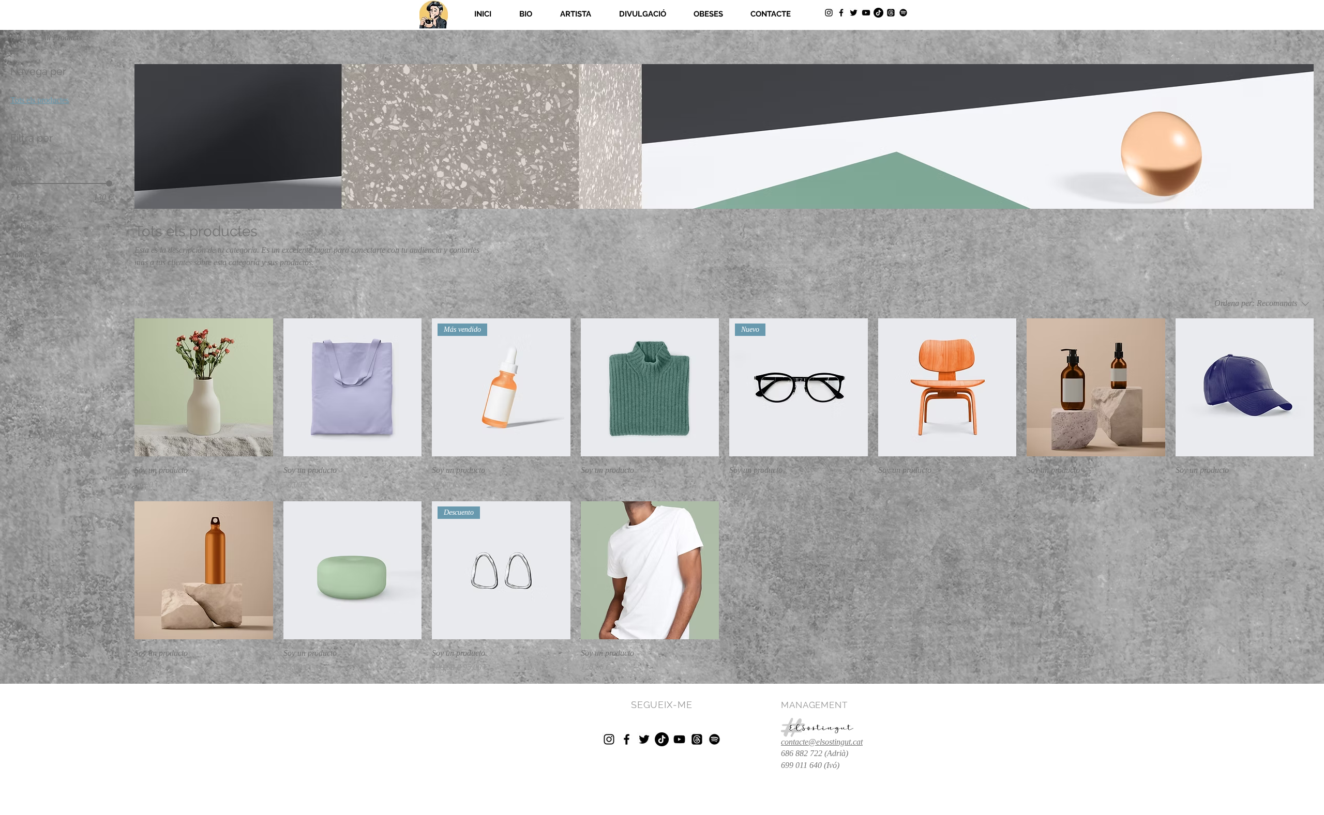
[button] (575, 14)
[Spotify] (903, 13)
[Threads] (891, 13)
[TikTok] (878, 13)
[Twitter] (854, 13)
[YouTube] (866, 13)
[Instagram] (829, 13)
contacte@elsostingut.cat (822, 741)
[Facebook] (841, 13)
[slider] (14, 183)
